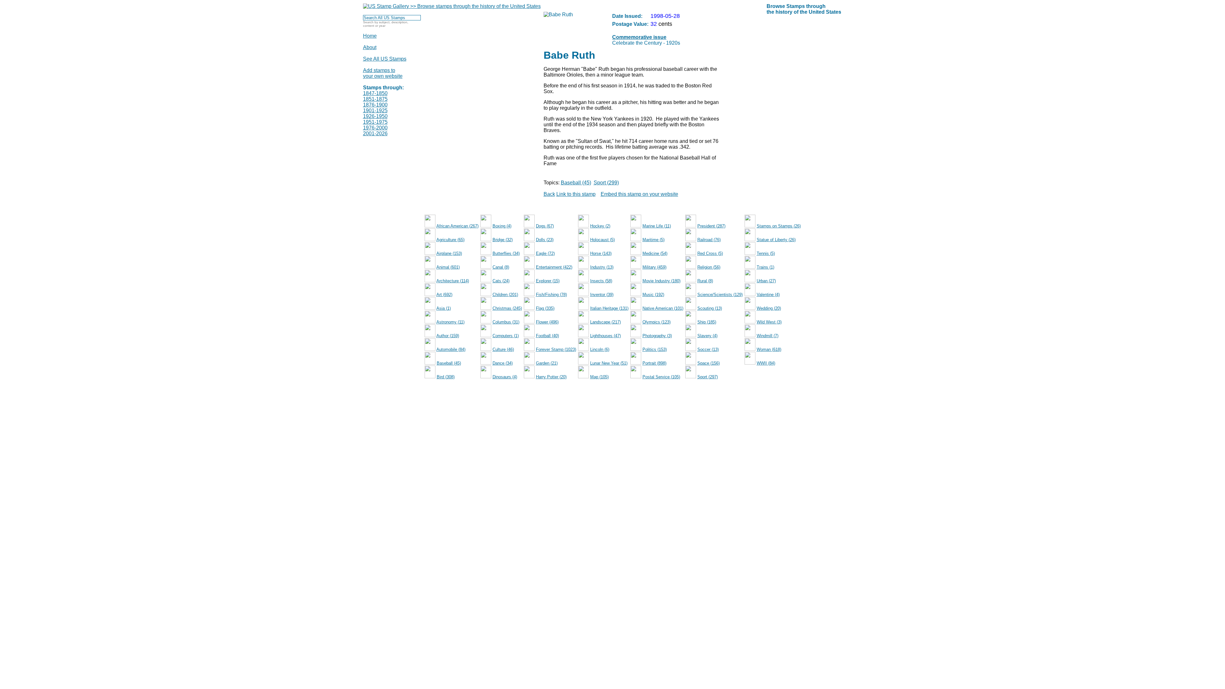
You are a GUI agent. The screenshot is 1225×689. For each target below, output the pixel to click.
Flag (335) (545, 308)
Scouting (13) (709, 308)
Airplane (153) (449, 253)
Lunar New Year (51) (608, 363)
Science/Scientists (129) (720, 294)
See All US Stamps (384, 59)
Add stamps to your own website (383, 73)
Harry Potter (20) (551, 376)
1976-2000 (375, 127)
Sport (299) (606, 182)
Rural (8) (705, 280)
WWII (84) (766, 363)
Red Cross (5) (710, 253)
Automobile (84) (450, 349)
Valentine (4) (768, 294)
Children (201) (505, 294)
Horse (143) (601, 253)
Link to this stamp (576, 194)
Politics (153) (654, 349)
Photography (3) (657, 335)
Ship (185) (706, 322)
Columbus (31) (506, 322)
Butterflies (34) (506, 253)
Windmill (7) (767, 335)
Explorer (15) (548, 280)
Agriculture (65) (450, 239)
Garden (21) (547, 363)
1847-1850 (375, 93)
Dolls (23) (544, 239)
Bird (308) (446, 376)
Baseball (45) (576, 182)
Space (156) (708, 363)
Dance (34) (503, 363)
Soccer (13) (708, 349)
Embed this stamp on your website (639, 194)
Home (370, 36)
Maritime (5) (653, 239)
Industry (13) (601, 267)
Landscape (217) (605, 322)
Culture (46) (503, 349)
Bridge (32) (503, 239)
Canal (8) (501, 267)
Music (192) (653, 294)
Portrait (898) (654, 363)
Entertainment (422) (554, 267)
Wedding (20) (769, 308)
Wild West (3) (769, 322)
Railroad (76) (709, 239)
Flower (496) (547, 322)
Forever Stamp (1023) (556, 349)
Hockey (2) (600, 226)
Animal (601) (448, 267)
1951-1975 (375, 122)
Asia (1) (443, 308)
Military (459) (654, 267)
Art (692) (444, 294)
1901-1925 (375, 110)
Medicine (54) (654, 253)
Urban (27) (766, 280)
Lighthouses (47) (605, 335)
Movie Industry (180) (661, 280)
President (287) (711, 226)
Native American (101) (662, 308)
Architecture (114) (452, 280)
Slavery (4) (707, 335)
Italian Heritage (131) (609, 308)
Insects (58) (601, 280)
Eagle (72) (545, 253)
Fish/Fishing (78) (551, 294)
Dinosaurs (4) (505, 376)
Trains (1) (765, 267)
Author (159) (447, 335)
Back (549, 194)
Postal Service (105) (661, 376)
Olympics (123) (656, 322)
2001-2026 (375, 133)
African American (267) (457, 226)
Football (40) (547, 335)
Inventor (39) (601, 294)
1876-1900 (375, 104)
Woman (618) (769, 349)
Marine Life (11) (656, 226)
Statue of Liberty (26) (776, 239)
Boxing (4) (502, 226)
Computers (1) (506, 335)
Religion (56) (708, 267)
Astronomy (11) (450, 322)
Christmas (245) (507, 308)
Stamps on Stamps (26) (779, 226)
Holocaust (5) (602, 239)
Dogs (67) (545, 226)
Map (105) (599, 376)
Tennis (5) (766, 253)
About (369, 47)
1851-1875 (375, 99)
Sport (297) (707, 376)
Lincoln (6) (599, 349)
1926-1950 (375, 116)
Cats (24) (501, 280)
